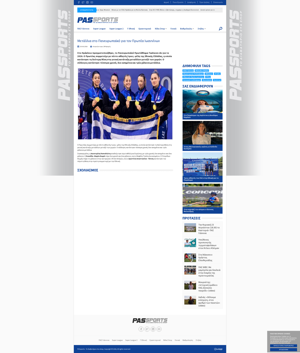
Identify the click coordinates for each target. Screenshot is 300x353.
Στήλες (201, 28)
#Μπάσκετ (208, 74)
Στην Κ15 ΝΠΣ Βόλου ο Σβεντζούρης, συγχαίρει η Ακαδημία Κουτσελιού (165, 10)
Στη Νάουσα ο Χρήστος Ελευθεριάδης (203, 257)
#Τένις (208, 77)
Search (220, 29)
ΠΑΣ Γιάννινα (83, 28)
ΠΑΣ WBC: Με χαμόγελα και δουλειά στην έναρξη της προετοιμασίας (203, 271)
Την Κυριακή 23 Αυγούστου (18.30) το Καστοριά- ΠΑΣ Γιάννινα (203, 229)
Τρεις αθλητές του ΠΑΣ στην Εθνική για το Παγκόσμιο (203, 167)
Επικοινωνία (218, 2)
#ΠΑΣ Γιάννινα (188, 71)
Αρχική (166, 2)
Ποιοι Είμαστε (178, 2)
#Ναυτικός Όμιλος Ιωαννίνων (193, 77)
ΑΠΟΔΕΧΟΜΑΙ (283, 349)
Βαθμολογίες (186, 28)
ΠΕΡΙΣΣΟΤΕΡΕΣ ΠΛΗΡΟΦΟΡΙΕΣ (284, 346)
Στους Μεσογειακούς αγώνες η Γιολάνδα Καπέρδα (203, 136)
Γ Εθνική (131, 28)
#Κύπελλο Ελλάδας (201, 71)
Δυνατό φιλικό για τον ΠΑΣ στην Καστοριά (206, 10)
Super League (99, 28)
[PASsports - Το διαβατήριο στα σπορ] (150, 322)
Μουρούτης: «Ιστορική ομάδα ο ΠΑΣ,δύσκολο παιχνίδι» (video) (203, 286)
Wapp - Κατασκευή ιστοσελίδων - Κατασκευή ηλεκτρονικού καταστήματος (218, 349)
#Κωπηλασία (206, 80)
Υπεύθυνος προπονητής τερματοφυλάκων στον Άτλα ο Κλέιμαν (203, 244)
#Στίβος (217, 74)
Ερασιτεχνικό (145, 28)
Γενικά (173, 28)
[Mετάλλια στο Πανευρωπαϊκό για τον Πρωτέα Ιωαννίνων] (125, 104)
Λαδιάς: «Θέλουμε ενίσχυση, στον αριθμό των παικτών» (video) (203, 301)
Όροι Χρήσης (205, 2)
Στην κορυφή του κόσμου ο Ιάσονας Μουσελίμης (203, 199)
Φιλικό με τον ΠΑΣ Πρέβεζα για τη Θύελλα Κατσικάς (121, 10)
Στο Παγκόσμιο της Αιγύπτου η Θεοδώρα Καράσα (203, 105)
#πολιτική (217, 80)
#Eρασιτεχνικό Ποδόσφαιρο (193, 74)
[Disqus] (125, 202)
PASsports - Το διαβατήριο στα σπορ (97, 20)
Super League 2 (116, 28)
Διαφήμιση (191, 2)
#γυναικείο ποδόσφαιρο (191, 80)
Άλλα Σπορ (160, 28)
